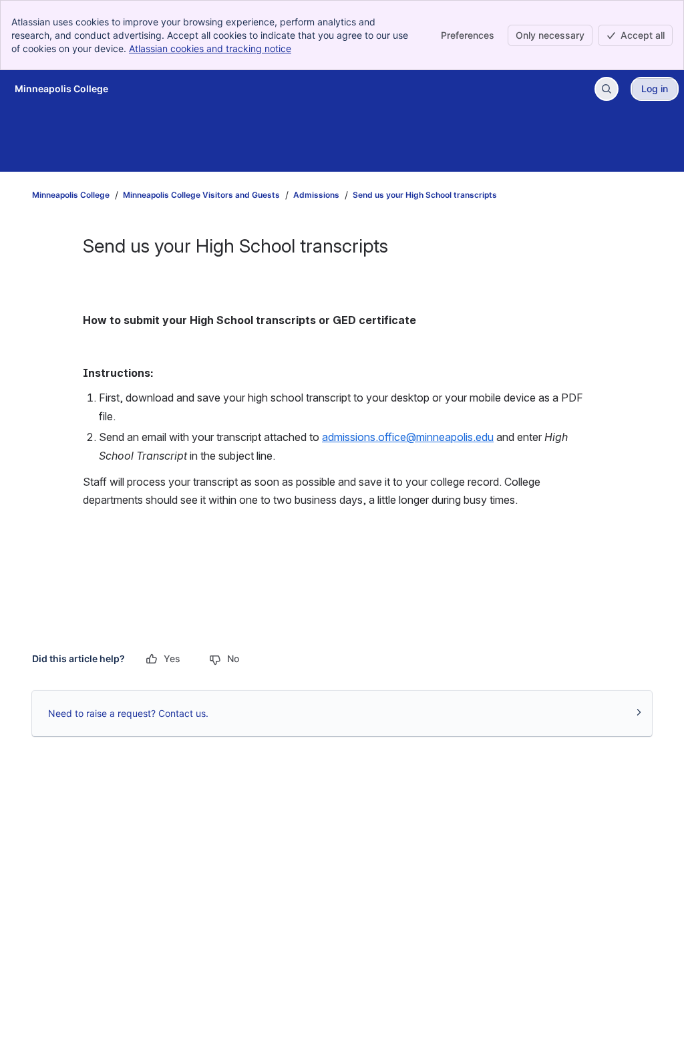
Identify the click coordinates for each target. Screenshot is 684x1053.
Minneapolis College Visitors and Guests (201, 195)
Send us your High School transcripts (425, 195)
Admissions (316, 195)
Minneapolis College (71, 195)
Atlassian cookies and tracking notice (210, 48)
